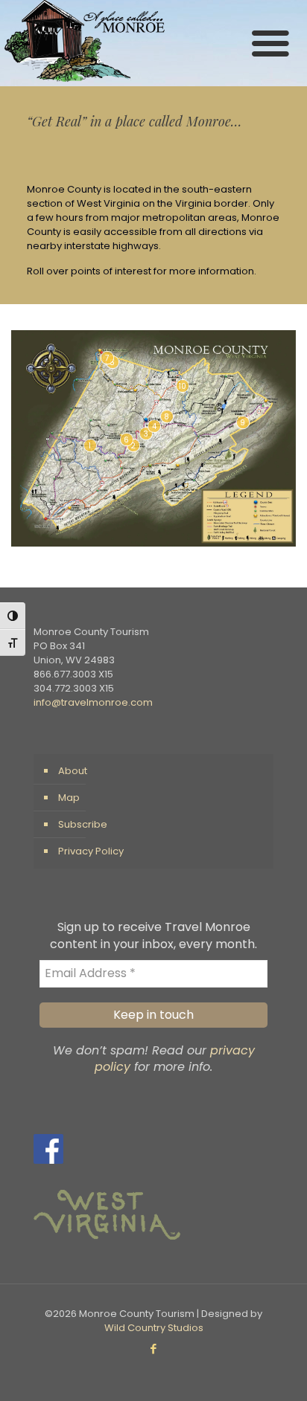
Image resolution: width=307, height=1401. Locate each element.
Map (69, 797)
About (72, 771)
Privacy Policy (91, 851)
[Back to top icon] (276, 1370)
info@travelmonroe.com (93, 702)
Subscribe (82, 824)
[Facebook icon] (153, 1348)
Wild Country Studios (153, 1328)
